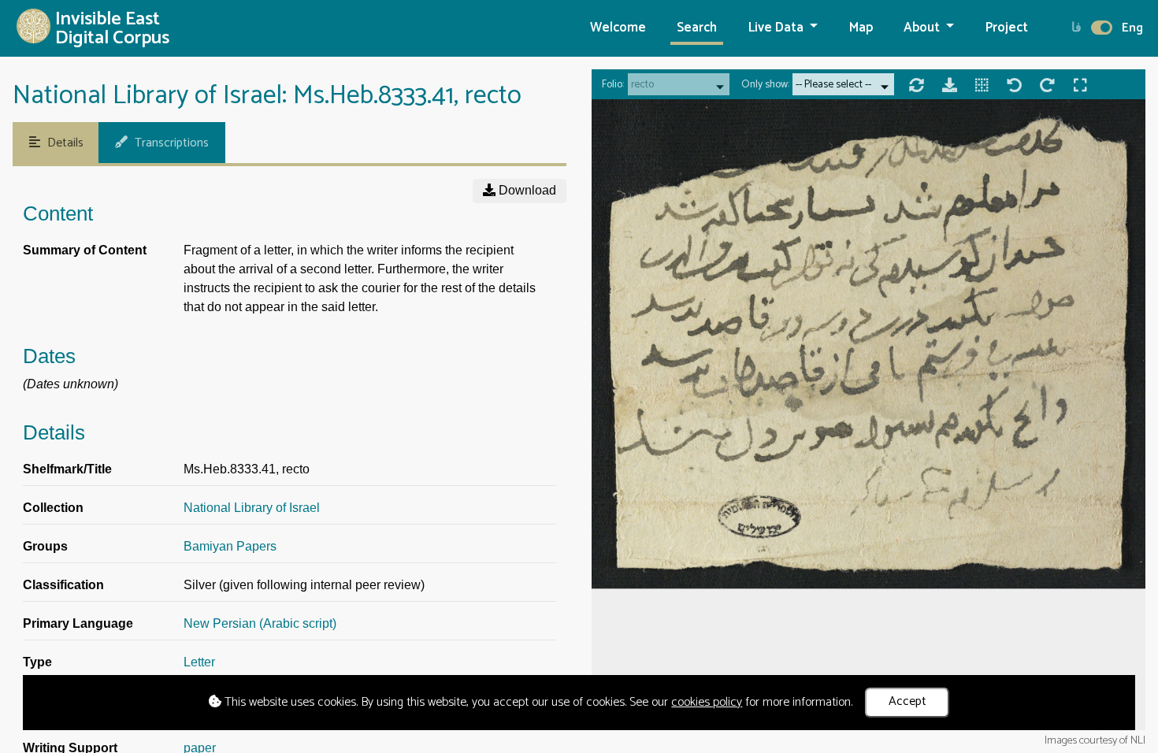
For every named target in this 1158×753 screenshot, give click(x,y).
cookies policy (706, 702)
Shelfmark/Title (67, 469)
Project (1006, 28)
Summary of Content (85, 250)
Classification (63, 585)
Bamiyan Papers (230, 546)
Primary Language (78, 623)
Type (37, 662)
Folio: (613, 84)
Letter (199, 662)
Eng (1132, 28)
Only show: (765, 84)
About (923, 28)
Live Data (777, 28)
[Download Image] (950, 87)
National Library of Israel (252, 507)
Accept (907, 701)
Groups (45, 546)
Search (697, 28)
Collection (53, 507)
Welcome (618, 28)
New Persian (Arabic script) (260, 623)
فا (1076, 28)
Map (861, 28)
